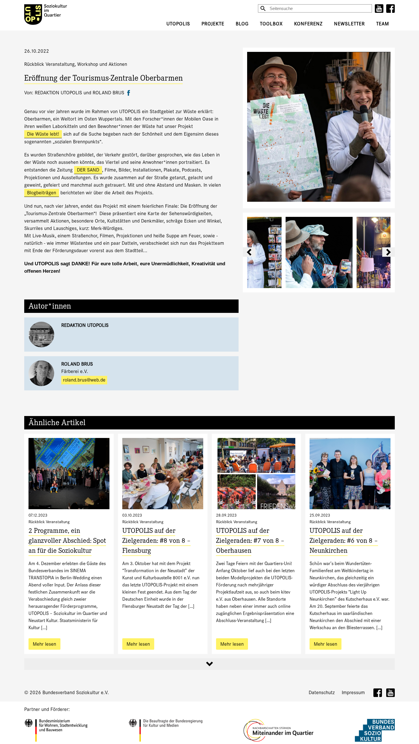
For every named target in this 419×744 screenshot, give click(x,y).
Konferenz (308, 24)
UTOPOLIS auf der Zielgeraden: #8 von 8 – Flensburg (156, 541)
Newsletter (349, 24)
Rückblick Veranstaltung (49, 64)
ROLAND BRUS (77, 364)
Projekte (213, 24)
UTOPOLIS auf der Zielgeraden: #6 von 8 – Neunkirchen (344, 541)
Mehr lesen (44, 644)
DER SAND (88, 170)
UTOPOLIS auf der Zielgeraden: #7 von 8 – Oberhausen (250, 541)
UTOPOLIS (178, 24)
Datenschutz (322, 693)
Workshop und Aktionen (102, 64)
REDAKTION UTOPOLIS (85, 325)
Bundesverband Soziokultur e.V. (75, 693)
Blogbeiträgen (41, 193)
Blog (242, 24)
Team (382, 24)
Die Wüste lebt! (43, 134)
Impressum (353, 693)
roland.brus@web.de (84, 380)
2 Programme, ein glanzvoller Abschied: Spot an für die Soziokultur (67, 541)
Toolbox (271, 24)
